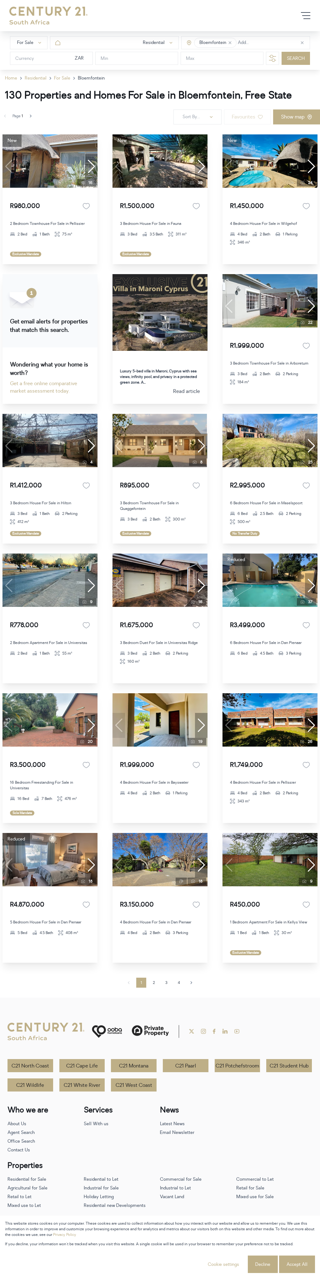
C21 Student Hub (289, 1066)
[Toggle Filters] (272, 58)
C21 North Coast (30, 1066)
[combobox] (264, 43)
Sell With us (96, 1124)
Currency (24, 58)
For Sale (62, 78)
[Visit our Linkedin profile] (225, 1031)
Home (11, 78)
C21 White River (82, 1085)
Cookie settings (223, 1264)
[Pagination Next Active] (31, 116)
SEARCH (296, 58)
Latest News (172, 1124)
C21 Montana (133, 1066)
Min (104, 58)
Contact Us (19, 1150)
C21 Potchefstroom (237, 1066)
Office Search (21, 1141)
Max (190, 58)
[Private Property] (150, 1031)
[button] (230, 42)
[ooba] (107, 1031)
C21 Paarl (185, 1066)
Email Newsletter (177, 1132)
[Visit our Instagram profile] (203, 1031)
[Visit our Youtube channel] (236, 1031)
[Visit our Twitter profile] (191, 1031)
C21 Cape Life (82, 1066)
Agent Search (21, 1132)
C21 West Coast (134, 1085)
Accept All (297, 1264)
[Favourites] (86, 206)
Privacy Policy (64, 1234)
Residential (36, 78)
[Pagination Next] (191, 983)
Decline (262, 1264)
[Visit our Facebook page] (214, 1031)
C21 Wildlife (30, 1085)
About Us (17, 1124)
